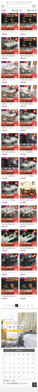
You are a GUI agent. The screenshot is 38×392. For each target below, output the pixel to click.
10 (28, 305)
